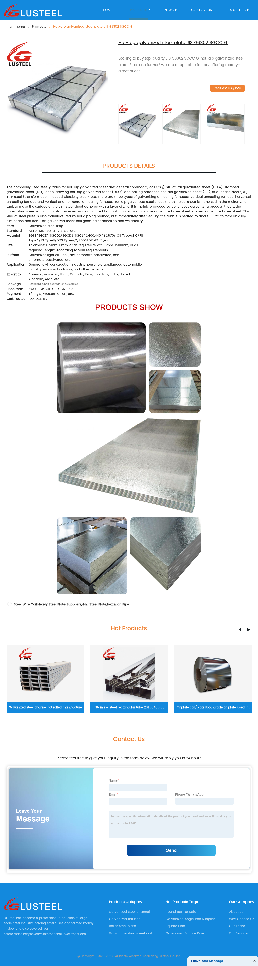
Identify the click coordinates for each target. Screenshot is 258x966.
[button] (240, 629)
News (169, 10)
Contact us (201, 10)
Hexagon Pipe (118, 604)
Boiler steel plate (122, 926)
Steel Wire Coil (25, 604)
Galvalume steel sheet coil (130, 933)
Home (107, 10)
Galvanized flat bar (124, 919)
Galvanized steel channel (129, 911)
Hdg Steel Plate (94, 604)
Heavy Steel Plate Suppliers (59, 604)
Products (138, 10)
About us (238, 10)
